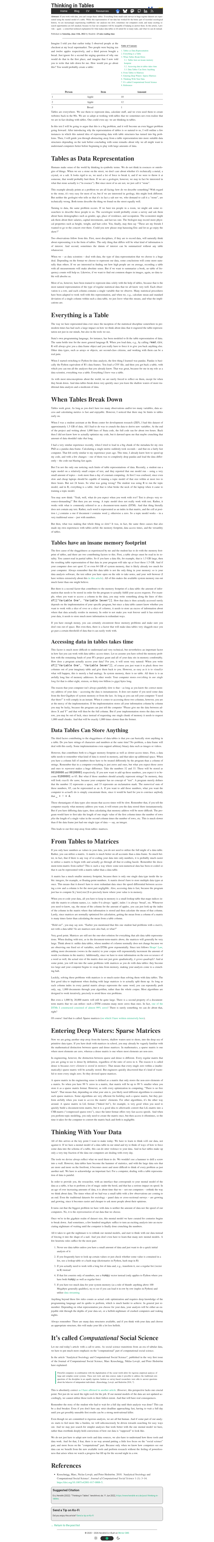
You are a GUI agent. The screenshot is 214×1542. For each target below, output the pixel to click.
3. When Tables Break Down (133, 56)
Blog (76, 11)
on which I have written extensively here (122, 1018)
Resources (102, 11)
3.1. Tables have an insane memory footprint (138, 62)
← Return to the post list (65, 1525)
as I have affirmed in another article (97, 1390)
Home (63, 11)
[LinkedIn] (145, 11)
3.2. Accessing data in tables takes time (140, 66)
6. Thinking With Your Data (133, 79)
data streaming (72, 1292)
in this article (95, 578)
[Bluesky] (125, 11)
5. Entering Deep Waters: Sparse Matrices (138, 75)
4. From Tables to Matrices (132, 72)
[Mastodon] (132, 11)
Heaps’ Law (156, 947)
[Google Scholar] (117, 11)
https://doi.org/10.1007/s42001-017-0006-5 (79, 1482)
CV (87, 11)
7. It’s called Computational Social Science (139, 82)
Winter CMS (123, 1533)
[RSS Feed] (152, 11)
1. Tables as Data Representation (134, 50)
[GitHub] (139, 11)
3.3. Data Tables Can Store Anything (139, 69)
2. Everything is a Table (131, 53)
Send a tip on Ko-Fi (85, 1515)
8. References (126, 85)
